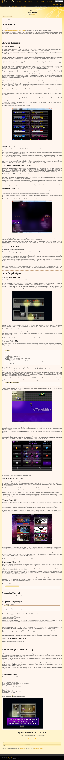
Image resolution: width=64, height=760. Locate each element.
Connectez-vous (23, 748)
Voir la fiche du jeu (7, 16)
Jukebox (52, 757)
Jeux (44, 757)
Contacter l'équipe (58, 757)
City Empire (17, 6)
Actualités (19, 1)
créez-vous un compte (38, 748)
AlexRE (33, 14)
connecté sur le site (30, 739)
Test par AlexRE (23, 6)
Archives (36, 1)
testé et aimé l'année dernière (15, 30)
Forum (42, 1)
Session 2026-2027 (28, 1)
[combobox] (59, 1)
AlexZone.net (9, 757)
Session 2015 (6, 6)
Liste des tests (12, 6)
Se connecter (55, 4)
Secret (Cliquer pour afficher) (12, 382)
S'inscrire (61, 4)
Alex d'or (1, 6)
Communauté (49, 1)
